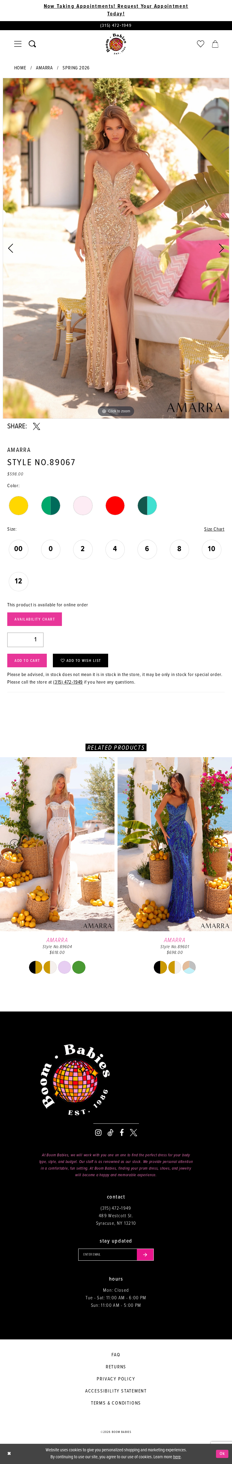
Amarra (44, 68)
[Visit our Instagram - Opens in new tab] (98, 1133)
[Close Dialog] (9, 1454)
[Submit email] (145, 1255)
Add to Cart (27, 660)
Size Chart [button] (214, 529)
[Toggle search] (32, 44)
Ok (222, 1454)
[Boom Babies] (116, 44)
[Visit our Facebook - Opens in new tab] (122, 1133)
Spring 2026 (76, 68)
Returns (116, 1367)
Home (20, 68)
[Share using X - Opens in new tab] (36, 426)
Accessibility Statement (116, 1391)
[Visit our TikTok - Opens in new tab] (111, 1133)
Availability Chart (34, 619)
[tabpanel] (116, 248)
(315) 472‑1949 (68, 682)
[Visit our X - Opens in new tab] (133, 1133)
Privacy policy (116, 1379)
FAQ (115, 1355)
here (177, 1457)
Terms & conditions (116, 1403)
